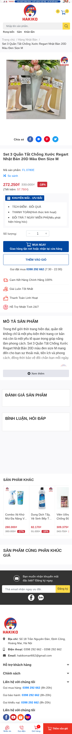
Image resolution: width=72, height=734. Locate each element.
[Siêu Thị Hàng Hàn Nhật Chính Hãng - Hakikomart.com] (30, 13)
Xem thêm (37, 373)
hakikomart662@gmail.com (34, 655)
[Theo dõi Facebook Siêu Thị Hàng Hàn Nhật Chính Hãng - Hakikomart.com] (31, 597)
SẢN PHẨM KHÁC (18, 479)
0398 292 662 (35, 269)
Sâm (19, 31)
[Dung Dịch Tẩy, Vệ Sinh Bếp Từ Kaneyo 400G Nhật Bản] (42, 498)
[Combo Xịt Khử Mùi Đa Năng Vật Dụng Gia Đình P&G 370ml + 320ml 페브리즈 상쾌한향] (16, 498)
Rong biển (8, 31)
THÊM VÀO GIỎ (36, 259)
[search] (66, 26)
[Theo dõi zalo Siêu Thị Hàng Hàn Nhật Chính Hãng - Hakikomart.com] (41, 597)
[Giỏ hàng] (63, 12)
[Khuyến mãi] (36, 1)
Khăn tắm (29, 31)
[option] (36, 89)
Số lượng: (10, 233)
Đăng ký (63, 588)
